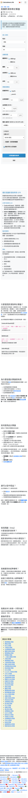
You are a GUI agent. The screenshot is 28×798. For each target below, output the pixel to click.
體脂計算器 (8, 644)
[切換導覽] (25, 2)
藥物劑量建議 (17, 391)
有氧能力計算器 (9, 716)
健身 (8, 6)
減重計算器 (8, 696)
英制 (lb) (12, 62)
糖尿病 (8, 491)
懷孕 (6, 583)
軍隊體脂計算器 (9, 653)
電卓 (12, 792)
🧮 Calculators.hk (7, 2)
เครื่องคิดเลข (23, 790)
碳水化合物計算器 (10, 675)
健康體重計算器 (17, 456)
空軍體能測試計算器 (10, 666)
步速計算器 (8, 659)
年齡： (4, 46)
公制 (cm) (13, 73)
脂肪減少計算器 (9, 715)
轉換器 (7, 770)
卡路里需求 (13, 396)
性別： (4, 39)
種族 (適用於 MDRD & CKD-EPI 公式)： (13, 122)
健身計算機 (4, 761)
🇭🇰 (20, 2)
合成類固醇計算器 (10, 649)
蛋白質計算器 (8, 709)
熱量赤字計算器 (9, 681)
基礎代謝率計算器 (10, 651)
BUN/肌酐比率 (7, 462)
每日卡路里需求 (16, 623)
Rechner (17, 788)
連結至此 (12, 16)
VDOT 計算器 (8, 713)
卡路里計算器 (8, 647)
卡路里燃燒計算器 (10, 662)
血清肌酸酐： (6, 99)
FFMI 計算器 (8, 720)
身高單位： (5, 73)
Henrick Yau (9, 12)
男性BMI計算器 (9, 700)
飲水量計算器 (8, 703)
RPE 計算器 (8, 705)
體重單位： (5, 58)
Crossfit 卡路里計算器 (11, 672)
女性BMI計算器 (9, 685)
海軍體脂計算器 (9, 701)
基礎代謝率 (24, 500)
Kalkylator (21, 786)
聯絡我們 (15, 768)
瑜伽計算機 (8, 722)
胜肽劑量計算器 (9, 668)
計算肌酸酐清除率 (14, 155)
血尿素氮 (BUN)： (7, 105)
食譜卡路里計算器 (10, 698)
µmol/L (14, 94)
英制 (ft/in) (13, 76)
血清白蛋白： (6, 114)
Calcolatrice (3, 777)
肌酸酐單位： (6, 90)
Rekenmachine (4, 790)
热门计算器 (22, 768)
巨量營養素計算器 (10, 677)
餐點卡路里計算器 (10, 664)
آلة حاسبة (14, 790)
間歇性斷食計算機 (10, 726)
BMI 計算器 (8, 645)
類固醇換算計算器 (10, 690)
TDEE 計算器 (8, 673)
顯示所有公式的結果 (10, 147)
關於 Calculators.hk (5, 768)
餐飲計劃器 (8, 687)
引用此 (4, 16)
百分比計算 (23, 399)
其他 (13, 398)
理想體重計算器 (9, 642)
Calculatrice (15, 782)
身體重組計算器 (9, 711)
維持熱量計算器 (9, 683)
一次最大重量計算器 (10, 657)
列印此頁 (4, 14)
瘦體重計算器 (8, 655)
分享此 (21, 16)
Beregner (15, 775)
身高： (4, 81)
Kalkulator (11, 784)
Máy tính (9, 788)
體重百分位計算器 (10, 679)
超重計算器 (8, 707)
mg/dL (14, 91)
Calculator (15, 779)
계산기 (19, 792)
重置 (14, 160)
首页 (2, 6)
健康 (5, 6)
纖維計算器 (8, 688)
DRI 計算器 (8, 670)
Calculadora (13, 777)
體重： (4, 67)
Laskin (2, 788)
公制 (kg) (12, 59)
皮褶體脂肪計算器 (10, 718)
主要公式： (7, 134)
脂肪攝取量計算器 (10, 692)
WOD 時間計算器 (9, 694)
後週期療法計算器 (10, 724)
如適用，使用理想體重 (11, 142)
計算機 (5, 792)
